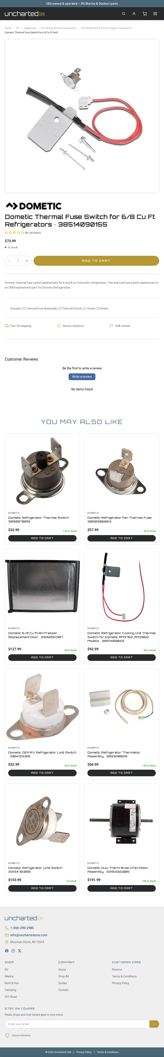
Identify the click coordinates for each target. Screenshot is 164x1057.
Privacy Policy (120, 983)
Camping (10, 990)
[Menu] (155, 14)
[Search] (123, 13)
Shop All (63, 976)
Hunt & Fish (12, 983)
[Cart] (145, 14)
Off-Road (11, 996)
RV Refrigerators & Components (58, 28)
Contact (63, 990)
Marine (9, 976)
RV (17, 28)
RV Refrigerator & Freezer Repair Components (106, 28)
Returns (117, 969)
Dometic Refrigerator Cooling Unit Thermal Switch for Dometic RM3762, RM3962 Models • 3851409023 (121, 637)
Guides (62, 983)
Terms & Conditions (124, 976)
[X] (20, 951)
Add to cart (42, 538)
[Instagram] (13, 951)
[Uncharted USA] (25, 13)
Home (8, 28)
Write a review (82, 377)
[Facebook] (7, 951)
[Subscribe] (154, 1024)
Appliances (30, 28)
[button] (14, 233)
